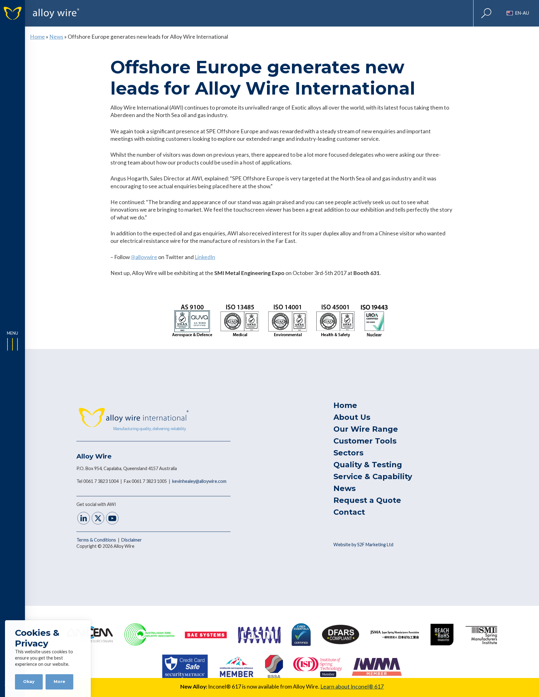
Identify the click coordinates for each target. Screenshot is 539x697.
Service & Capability (372, 476)
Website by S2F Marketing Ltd (363, 544)
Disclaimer (131, 539)
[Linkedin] (83, 519)
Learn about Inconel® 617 (352, 686)
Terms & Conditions (96, 539)
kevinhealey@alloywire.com (199, 481)
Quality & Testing (367, 464)
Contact (349, 512)
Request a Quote (367, 500)
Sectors (348, 452)
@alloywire (144, 257)
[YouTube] (112, 519)
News (56, 36)
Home (37, 36)
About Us (351, 417)
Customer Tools (364, 440)
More (59, 681)
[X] (98, 519)
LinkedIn (205, 257)
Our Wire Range (365, 429)
